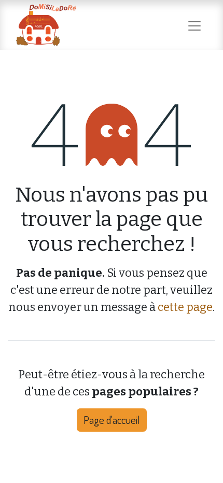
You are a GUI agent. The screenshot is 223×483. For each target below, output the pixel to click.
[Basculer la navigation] (194, 24)
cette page (185, 307)
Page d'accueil (111, 420)
